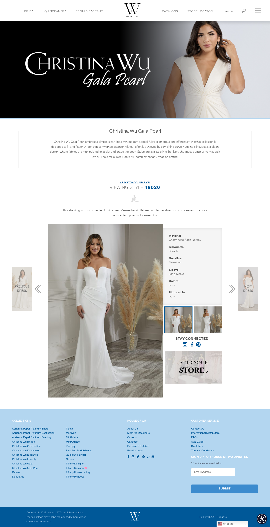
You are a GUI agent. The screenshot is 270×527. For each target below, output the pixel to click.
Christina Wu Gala (22, 463)
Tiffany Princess (75, 476)
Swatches (197, 446)
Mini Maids (72, 437)
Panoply (70, 446)
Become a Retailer (138, 446)
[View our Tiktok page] (148, 457)
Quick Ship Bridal (76, 455)
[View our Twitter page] (138, 457)
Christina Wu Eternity (24, 459)
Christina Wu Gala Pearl (25, 468)
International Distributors (205, 433)
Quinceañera (55, 11)
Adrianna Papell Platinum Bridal (30, 428)
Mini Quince (73, 441)
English (227, 523)
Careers (132, 437)
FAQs (194, 437)
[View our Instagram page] (186, 345)
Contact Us (197, 428)
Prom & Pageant (89, 11)
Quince (70, 459)
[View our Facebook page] (192, 345)
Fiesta (69, 428)
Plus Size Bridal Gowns (79, 450)
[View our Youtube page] (153, 457)
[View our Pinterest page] (199, 345)
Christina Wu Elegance (25, 455)
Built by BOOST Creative (213, 517)
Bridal (29, 11)
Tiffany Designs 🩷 (76, 468)
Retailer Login (135, 450)
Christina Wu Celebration (26, 446)
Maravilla (71, 433)
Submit (225, 489)
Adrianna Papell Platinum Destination (33, 433)
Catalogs (170, 11)
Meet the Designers (138, 433)
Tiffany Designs (75, 463)
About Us (132, 428)
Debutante (18, 476)
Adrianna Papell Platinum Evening (31, 437)
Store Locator (200, 11)
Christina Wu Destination (26, 450)
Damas (16, 472)
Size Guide (197, 441)
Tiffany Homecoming (78, 472)
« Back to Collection (135, 182)
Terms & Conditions (202, 450)
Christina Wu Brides (23, 441)
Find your (193, 368)
